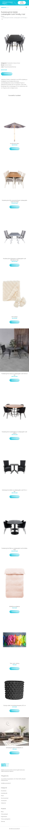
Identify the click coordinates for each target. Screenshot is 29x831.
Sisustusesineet (4, 798)
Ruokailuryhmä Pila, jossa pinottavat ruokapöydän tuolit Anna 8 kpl (14, 201)
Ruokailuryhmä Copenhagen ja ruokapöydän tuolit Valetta (14, 432)
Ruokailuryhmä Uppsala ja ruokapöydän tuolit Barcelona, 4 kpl (14, 259)
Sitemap (3, 821)
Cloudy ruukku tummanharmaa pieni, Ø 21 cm (14, 705)
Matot (2, 795)
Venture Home (16, 63)
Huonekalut (3, 790)
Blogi (2, 811)
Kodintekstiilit (4, 793)
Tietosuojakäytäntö (5, 819)
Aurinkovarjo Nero (14, 143)
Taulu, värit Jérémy (14, 663)
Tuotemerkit (10, 63)
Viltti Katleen (14, 316)
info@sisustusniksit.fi (6, 783)
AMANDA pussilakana (14, 606)
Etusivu (2, 16)
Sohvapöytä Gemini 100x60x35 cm (14, 747)
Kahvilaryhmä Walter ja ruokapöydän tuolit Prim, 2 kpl (14, 490)
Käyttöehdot (4, 816)
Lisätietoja (7, 73)
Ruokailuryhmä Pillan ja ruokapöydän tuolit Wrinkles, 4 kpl (14, 549)
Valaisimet (3, 803)
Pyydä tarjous (22, 3)
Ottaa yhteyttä (4, 814)
